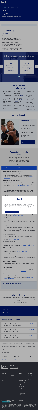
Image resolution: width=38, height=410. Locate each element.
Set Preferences (27, 212)
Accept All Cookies (12, 212)
